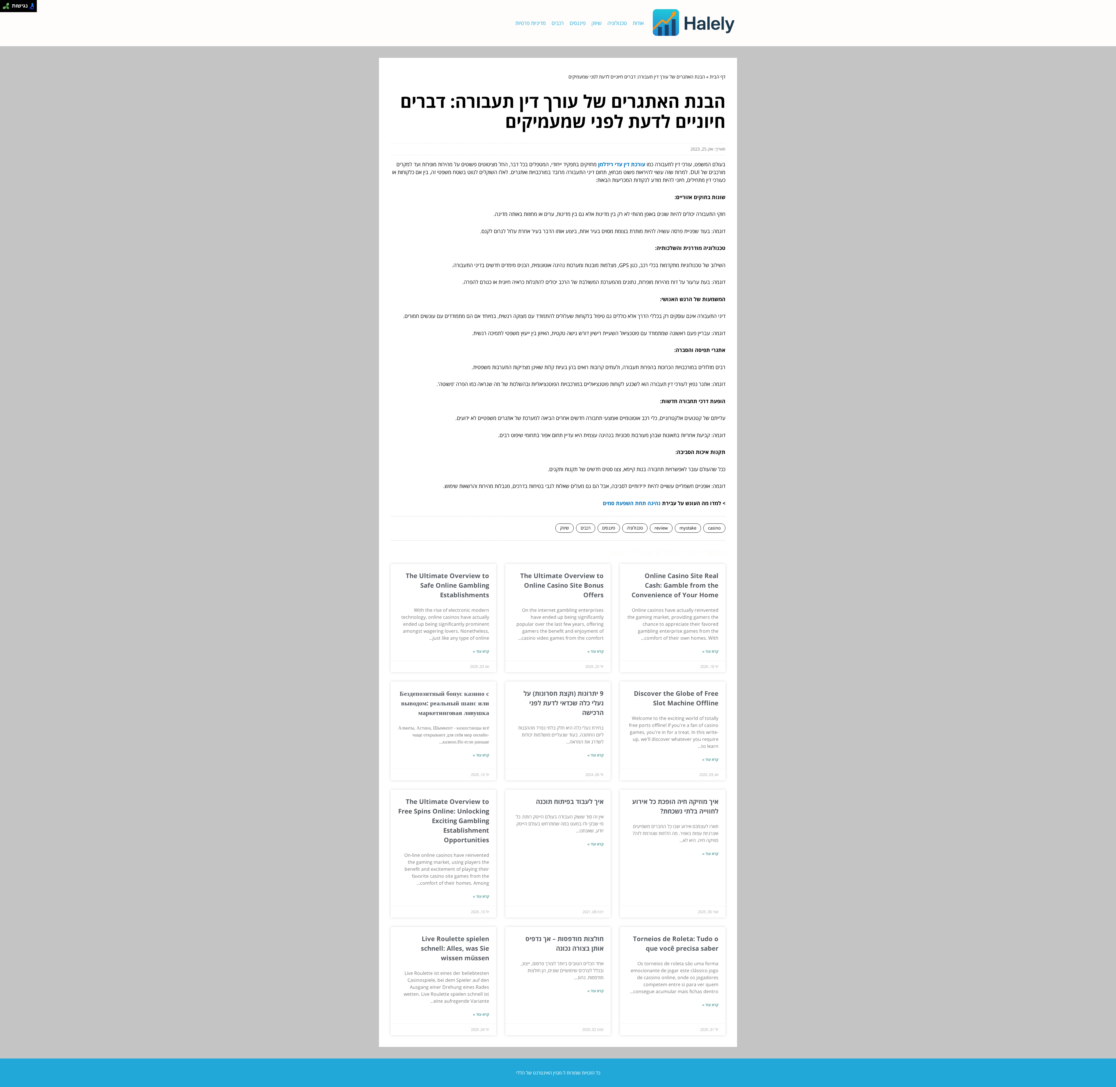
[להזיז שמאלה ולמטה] (4, 7)
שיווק (596, 22)
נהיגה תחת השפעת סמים (632, 503)
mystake (687, 528)
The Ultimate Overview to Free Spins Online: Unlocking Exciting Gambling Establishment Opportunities (443, 820)
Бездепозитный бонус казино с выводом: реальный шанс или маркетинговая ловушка (444, 703)
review (661, 528)
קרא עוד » (710, 651)
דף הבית (717, 77)
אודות (638, 22)
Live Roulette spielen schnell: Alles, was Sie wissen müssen (455, 948)
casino (714, 528)
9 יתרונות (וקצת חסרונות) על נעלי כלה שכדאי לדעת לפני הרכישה (563, 703)
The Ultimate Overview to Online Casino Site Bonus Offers (562, 585)
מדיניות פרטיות (530, 22)
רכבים (558, 22)
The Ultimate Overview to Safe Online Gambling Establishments (447, 585)
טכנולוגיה (617, 22)
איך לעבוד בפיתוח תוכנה (570, 801)
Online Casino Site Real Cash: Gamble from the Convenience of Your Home (675, 585)
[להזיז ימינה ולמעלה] (7, 4)
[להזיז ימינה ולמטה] (7, 7)
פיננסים (578, 22)
